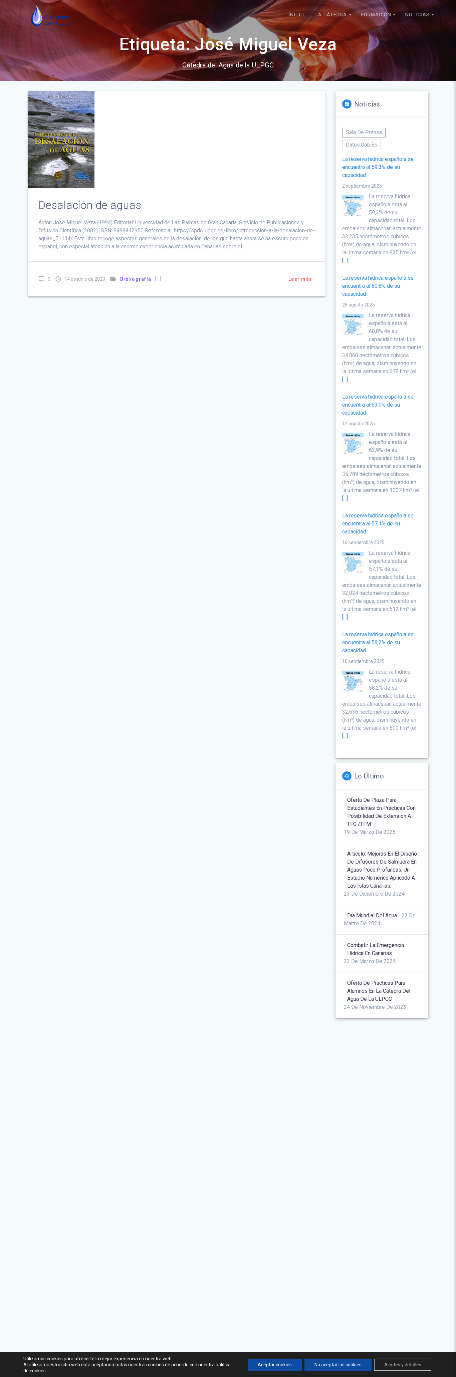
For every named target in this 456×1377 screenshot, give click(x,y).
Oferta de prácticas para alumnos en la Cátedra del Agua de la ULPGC (378, 991)
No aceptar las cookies (338, 1364)
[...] (345, 260)
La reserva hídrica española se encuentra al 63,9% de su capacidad (378, 405)
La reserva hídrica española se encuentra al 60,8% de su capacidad (378, 286)
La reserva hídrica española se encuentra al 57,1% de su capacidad (378, 523)
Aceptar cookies (275, 1364)
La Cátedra (331, 15)
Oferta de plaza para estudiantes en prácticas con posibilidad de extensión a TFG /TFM (381, 812)
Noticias (417, 15)
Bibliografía (135, 279)
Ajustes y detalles (402, 1364)
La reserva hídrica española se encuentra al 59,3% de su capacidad (378, 167)
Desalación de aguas (89, 205)
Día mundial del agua (372, 915)
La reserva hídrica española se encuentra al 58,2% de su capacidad (378, 642)
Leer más (300, 279)
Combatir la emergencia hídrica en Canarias (375, 949)
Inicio (296, 15)
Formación (376, 15)
